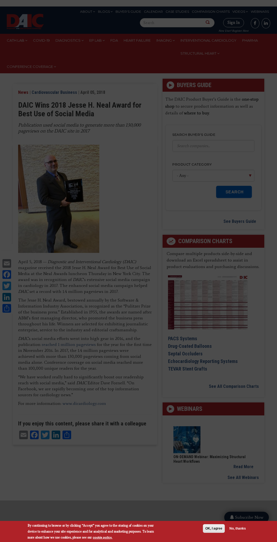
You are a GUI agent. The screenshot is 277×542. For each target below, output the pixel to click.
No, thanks (237, 528)
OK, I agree (213, 528)
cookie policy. (102, 537)
